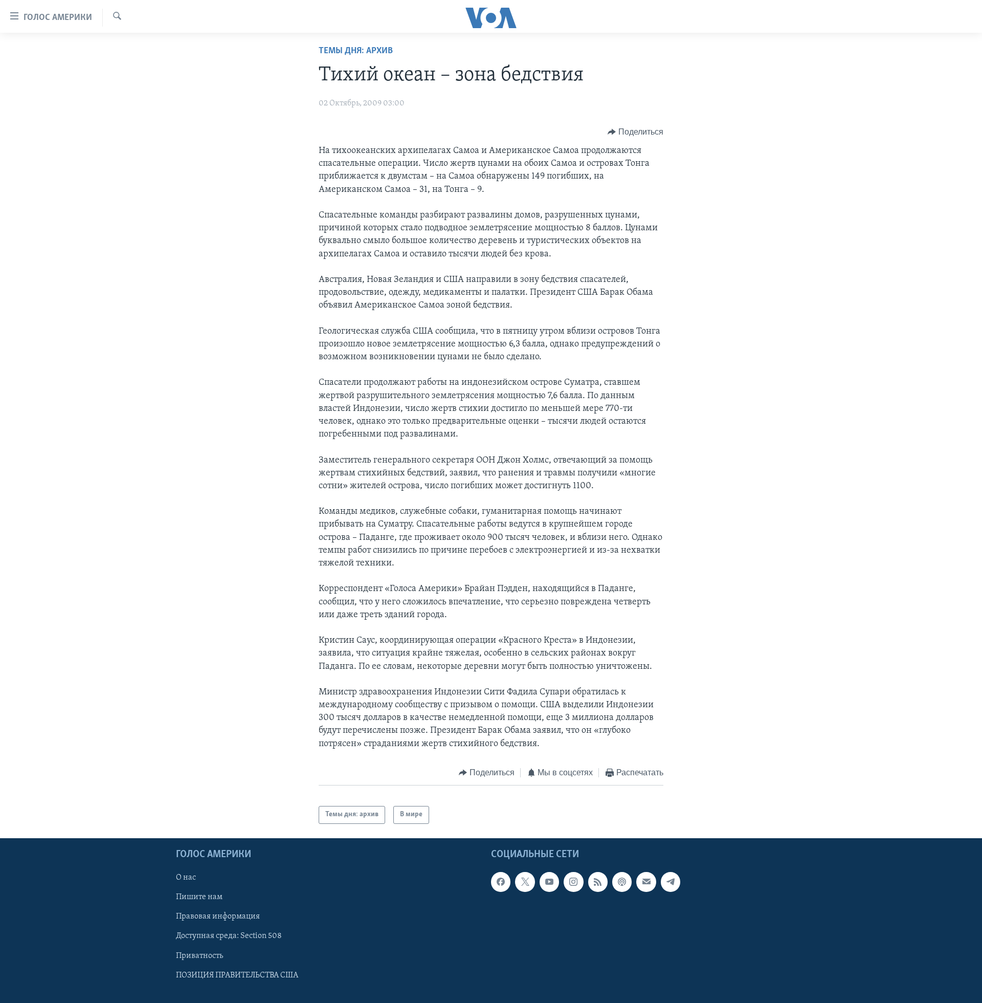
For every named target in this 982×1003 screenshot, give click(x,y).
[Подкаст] (622, 881)
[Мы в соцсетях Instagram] (573, 881)
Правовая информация (218, 916)
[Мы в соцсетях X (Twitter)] (524, 881)
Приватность (199, 955)
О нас (186, 878)
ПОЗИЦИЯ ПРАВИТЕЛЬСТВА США (237, 975)
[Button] (635, 132)
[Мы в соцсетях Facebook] (500, 881)
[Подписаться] (646, 881)
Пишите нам (199, 897)
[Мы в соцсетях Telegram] (670, 881)
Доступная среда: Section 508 (229, 936)
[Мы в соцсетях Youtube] (549, 881)
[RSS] (598, 881)
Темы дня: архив (356, 51)
